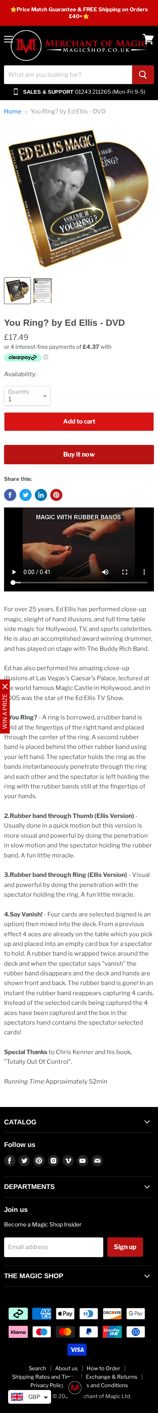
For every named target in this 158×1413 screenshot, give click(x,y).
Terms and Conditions (100, 1385)
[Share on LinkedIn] (41, 495)
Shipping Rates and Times (44, 1376)
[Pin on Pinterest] (56, 495)
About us (66, 1368)
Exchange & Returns (111, 1376)
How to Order (103, 1368)
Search (37, 1368)
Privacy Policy (47, 1385)
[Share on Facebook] (10, 495)
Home (12, 111)
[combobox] (68, 74)
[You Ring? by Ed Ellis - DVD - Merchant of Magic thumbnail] (17, 291)
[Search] (143, 74)
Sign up (125, 1247)
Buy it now (79, 454)
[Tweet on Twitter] (25, 495)
